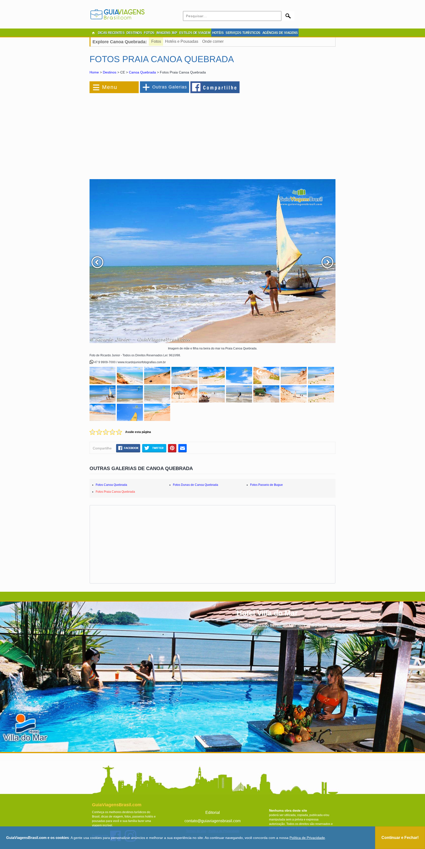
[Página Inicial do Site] (93, 33)
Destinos (109, 72)
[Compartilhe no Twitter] (154, 448)
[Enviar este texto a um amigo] (182, 448)
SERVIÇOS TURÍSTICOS (243, 33)
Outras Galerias (169, 87)
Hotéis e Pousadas (181, 41)
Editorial (212, 812)
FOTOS (149, 33)
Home (94, 72)
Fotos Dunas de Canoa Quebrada (195, 485)
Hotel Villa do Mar (267, 613)
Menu (109, 87)
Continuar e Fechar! (400, 837)
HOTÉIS (218, 33)
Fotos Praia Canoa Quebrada (115, 491)
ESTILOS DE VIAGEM (195, 33)
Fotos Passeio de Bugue (266, 485)
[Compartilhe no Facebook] (215, 87)
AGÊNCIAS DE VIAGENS (280, 33)
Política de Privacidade (307, 838)
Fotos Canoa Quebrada (111, 485)
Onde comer (213, 41)
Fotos (156, 41)
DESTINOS (134, 33)
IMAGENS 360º (166, 33)
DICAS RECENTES (111, 33)
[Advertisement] (143, 133)
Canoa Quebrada (142, 72)
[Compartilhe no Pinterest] (172, 448)
